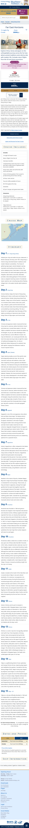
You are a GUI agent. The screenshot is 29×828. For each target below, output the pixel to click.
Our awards (4, 797)
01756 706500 (8, 778)
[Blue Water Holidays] (14, 2)
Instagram (3, 816)
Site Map (3, 790)
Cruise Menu (15, 7)
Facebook (3, 814)
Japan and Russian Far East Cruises (14, 141)
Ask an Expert (22, 12)
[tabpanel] (14, 742)
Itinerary (6, 90)
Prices (15, 90)
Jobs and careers (5, 800)
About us (3, 795)
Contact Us (3, 801)
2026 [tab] (7, 738)
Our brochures (5, 785)
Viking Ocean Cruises (16, 130)
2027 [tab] (21, 738)
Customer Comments (6, 798)
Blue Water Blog (5, 813)
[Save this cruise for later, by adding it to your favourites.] (26, 31)
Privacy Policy (4, 808)
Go (24, 17)
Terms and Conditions (6, 806)
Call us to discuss (8, 12)
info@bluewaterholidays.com (11, 780)
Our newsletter (5, 786)
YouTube (3, 818)
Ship (24, 90)
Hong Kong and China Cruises (14, 137)
